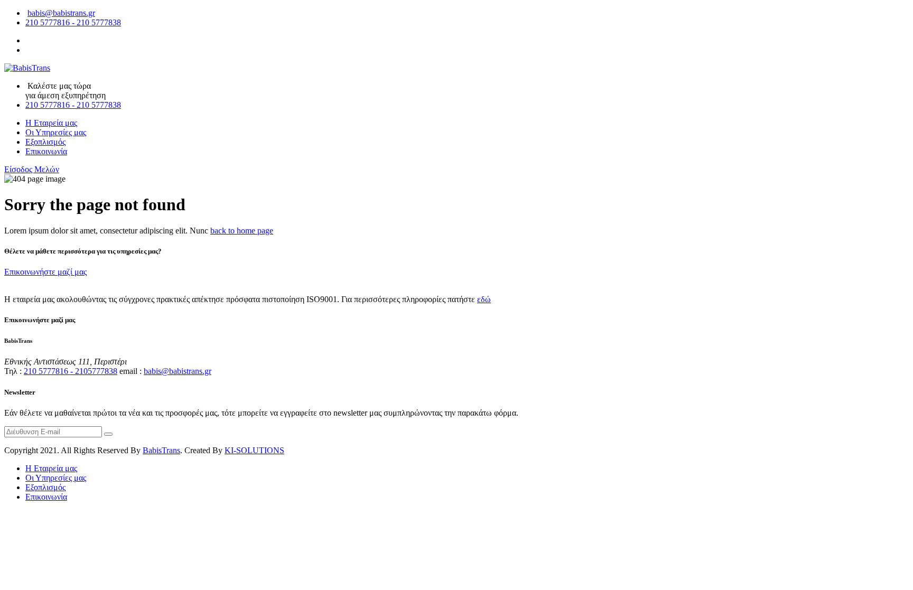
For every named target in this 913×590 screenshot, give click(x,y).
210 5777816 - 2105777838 (70, 371)
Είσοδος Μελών (31, 169)
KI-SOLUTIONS (254, 450)
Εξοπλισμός (45, 141)
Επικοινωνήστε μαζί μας (45, 271)
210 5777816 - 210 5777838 (73, 22)
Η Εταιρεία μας (51, 122)
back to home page (241, 230)
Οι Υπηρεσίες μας (55, 132)
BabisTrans (161, 450)
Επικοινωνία (46, 151)
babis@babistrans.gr (61, 12)
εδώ (484, 299)
